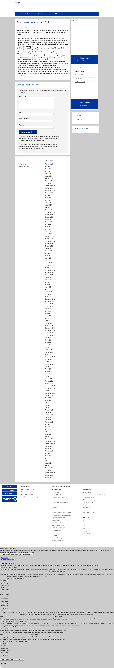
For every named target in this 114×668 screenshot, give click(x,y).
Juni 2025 (48, 198)
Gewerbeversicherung (88, 512)
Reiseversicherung (87, 510)
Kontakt (57, 14)
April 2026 (48, 173)
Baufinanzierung (56, 532)
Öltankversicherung (57, 538)
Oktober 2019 (49, 362)
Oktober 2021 (49, 304)
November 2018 (50, 388)
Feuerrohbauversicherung (58, 540)
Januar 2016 (49, 468)
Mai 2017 (48, 429)
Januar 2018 (49, 410)
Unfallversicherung (87, 507)
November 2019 (50, 359)
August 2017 (49, 422)
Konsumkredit (86, 533)
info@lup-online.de (80, 82)
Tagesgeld (85, 531)
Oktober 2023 (49, 246)
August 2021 (49, 308)
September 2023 (50, 248)
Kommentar (23, 96)
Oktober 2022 (49, 275)
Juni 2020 (48, 342)
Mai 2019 (48, 374)
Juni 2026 (48, 169)
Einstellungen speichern (7, 659)
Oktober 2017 (49, 417)
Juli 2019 (48, 369)
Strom (84, 521)
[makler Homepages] (9, 499)
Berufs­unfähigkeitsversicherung (60, 494)
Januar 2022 (49, 296)
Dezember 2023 (50, 241)
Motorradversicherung (88, 497)
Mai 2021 (48, 316)
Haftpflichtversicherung (89, 500)
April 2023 (48, 260)
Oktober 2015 (49, 475)
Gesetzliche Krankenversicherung (29, 497)
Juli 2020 (48, 340)
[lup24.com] (17, 2)
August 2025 (49, 193)
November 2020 (50, 330)
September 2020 (50, 335)
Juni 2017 (48, 427)
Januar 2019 (49, 383)
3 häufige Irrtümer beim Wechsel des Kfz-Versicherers (97, 494)
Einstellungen (14, 554)
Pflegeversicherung (25, 491)
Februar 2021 (49, 323)
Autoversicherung (87, 492)
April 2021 (48, 318)
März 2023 (48, 263)
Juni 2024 (48, 226)
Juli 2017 (48, 424)
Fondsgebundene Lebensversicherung (61, 512)
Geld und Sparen (87, 517)
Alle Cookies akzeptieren (25, 554)
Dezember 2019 (50, 357)
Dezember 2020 (50, 328)
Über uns (79, 119)
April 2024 (48, 231)
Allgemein (22, 164)
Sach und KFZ (87, 489)
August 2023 (49, 251)
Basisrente (54, 507)
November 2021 (50, 301)
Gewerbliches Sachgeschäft (60, 486)
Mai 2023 (48, 258)
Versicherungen (24, 166)
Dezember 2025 (50, 183)
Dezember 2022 (50, 270)
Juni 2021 (48, 313)
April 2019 (48, 376)
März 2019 (48, 378)
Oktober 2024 (49, 217)
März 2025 (48, 205)
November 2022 (50, 272)
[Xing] (98, 6)
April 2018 (48, 405)
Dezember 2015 (50, 470)
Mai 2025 (48, 200)
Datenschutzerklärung (8, 560)
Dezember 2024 (50, 212)
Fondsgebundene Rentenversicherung (61, 515)
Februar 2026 (49, 178)
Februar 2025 (49, 207)
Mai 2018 (48, 403)
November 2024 (50, 214)
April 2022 (48, 289)
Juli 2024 (48, 224)
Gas (84, 523)
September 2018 (50, 393)
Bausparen (54, 535)
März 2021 (48, 321)
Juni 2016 (48, 456)
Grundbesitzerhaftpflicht (58, 525)
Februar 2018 (49, 407)
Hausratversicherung (57, 520)
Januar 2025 (49, 210)
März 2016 (48, 463)
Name (21, 112)
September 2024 (50, 219)
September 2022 (50, 277)
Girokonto (85, 528)
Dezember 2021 (50, 299)
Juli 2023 (48, 253)
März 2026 (48, 176)
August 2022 (49, 280)
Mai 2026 (48, 171)
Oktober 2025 (49, 188)
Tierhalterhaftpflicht (88, 502)
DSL (84, 526)
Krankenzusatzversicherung (28, 489)
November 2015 (50, 472)
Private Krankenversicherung (28, 494)
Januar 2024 (49, 239)
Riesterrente (55, 505)
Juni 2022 (48, 284)
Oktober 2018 (49, 390)
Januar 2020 (49, 354)
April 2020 (48, 347)
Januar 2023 (49, 267)
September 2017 (50, 419)
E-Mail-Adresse (24, 118)
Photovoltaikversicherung (58, 527)
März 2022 (48, 292)
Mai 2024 (48, 229)
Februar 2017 (49, 436)
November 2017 (50, 415)
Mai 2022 (48, 287)
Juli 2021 (48, 311)
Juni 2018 (48, 400)
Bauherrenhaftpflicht (57, 530)
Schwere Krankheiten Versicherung (61, 502)
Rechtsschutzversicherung (90, 505)
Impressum (9, 490)
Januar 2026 (49, 181)
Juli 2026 (48, 166)
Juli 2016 (48, 453)
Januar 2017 (49, 439)
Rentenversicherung (57, 510)
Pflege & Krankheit (26, 486)
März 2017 (48, 434)
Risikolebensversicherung (58, 497)
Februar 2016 (49, 465)
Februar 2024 (49, 236)
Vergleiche (23, 14)
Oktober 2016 (49, 446)
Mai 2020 (48, 345)
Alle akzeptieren (19, 659)
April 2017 (48, 431)
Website (21, 125)
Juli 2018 (48, 398)
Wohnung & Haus (56, 489)
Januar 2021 (49, 325)
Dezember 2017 (50, 412)
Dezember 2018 (50, 386)
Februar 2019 (49, 381)
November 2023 (50, 243)
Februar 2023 (49, 265)
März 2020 (48, 349)
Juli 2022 (48, 282)
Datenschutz (40, 140)
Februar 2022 (49, 294)
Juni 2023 (48, 255)
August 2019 (49, 366)
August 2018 (49, 395)
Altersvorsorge (55, 500)
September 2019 (50, 364)
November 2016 (50, 444)
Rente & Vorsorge (56, 492)
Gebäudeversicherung (57, 522)
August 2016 (49, 451)
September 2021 (50, 306)
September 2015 (50, 477)
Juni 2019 (48, 371)
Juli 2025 (48, 195)
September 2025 (50, 190)
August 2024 (49, 222)
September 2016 (50, 448)
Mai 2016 (48, 458)
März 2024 (48, 234)
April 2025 (48, 202)
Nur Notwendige (5, 554)
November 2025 (50, 185)
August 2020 (49, 337)
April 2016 (48, 460)
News (40, 14)
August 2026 (49, 164)
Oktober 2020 (49, 333)
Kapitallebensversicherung (58, 517)
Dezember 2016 (50, 441)
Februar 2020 (49, 352)
